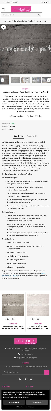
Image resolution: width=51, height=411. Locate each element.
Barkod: (4, 129)
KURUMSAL (6, 387)
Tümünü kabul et (37, 402)
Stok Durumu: (6, 123)
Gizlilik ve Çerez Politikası (26, 407)
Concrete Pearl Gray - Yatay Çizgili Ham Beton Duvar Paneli (13, 327)
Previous (2, 80)
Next (48, 80)
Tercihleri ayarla (14, 402)
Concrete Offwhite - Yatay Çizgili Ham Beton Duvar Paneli (38, 327)
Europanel (13, 323)
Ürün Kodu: (5, 126)
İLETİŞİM (29, 387)
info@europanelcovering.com (26, 358)
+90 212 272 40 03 (12, 2)
